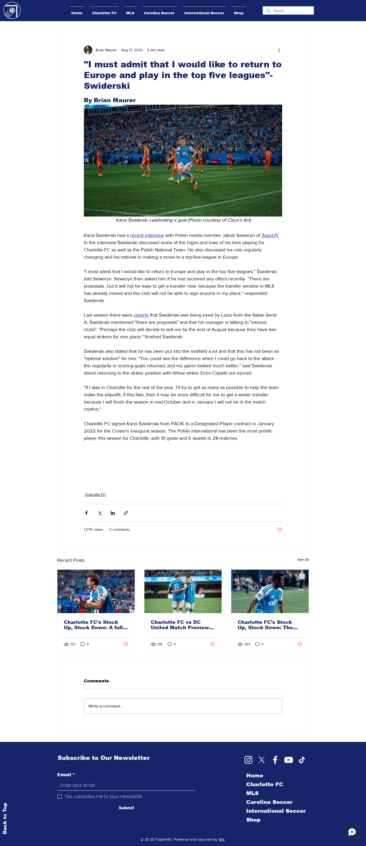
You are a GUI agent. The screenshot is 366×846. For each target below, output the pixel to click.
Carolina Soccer (269, 802)
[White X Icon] (261, 760)
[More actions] (279, 50)
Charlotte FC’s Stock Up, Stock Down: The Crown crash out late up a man (269, 625)
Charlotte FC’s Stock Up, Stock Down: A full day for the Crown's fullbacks (93, 625)
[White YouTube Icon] (288, 760)
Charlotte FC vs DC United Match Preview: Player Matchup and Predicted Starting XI (181, 625)
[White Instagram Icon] (248, 760)
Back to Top (5, 818)
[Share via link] (125, 512)
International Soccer (276, 811)
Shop (253, 820)
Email (66, 774)
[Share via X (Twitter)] (99, 512)
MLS (252, 793)
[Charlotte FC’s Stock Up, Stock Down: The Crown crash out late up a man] (270, 591)
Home (254, 775)
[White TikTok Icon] (302, 760)
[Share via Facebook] (86, 512)
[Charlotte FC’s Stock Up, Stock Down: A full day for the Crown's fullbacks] (96, 591)
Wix (222, 839)
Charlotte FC (95, 494)
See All (303, 559)
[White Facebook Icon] (275, 760)
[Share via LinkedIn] (112, 512)
